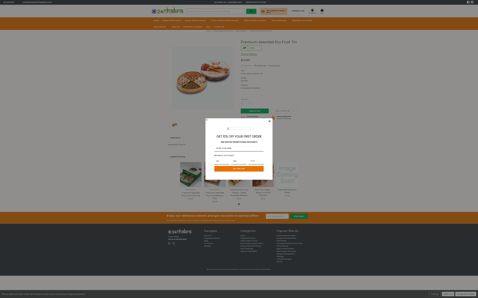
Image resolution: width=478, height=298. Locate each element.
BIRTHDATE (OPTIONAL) (224, 155)
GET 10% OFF (239, 168)
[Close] (270, 121)
